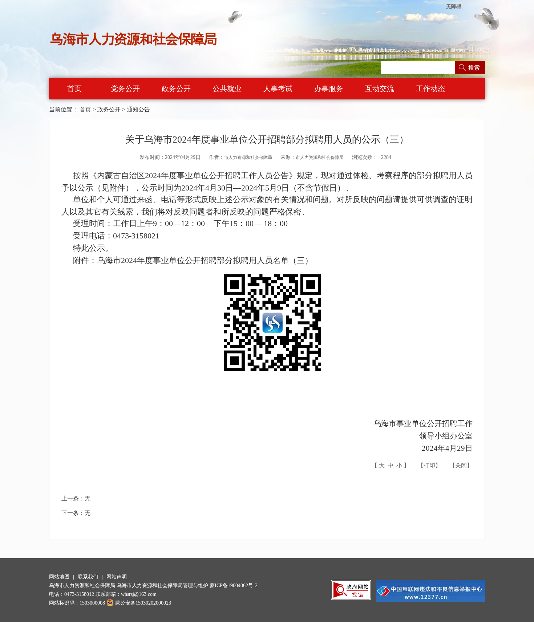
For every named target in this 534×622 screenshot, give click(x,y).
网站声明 (116, 577)
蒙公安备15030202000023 (143, 603)
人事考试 (277, 89)
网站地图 (59, 577)
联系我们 (88, 577)
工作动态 (430, 89)
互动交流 (379, 89)
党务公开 (125, 89)
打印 (429, 465)
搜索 (474, 68)
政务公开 (176, 89)
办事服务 (328, 89)
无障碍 (453, 6)
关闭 (461, 465)
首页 (74, 89)
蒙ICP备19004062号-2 (234, 585)
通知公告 (138, 109)
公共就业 (227, 89)
